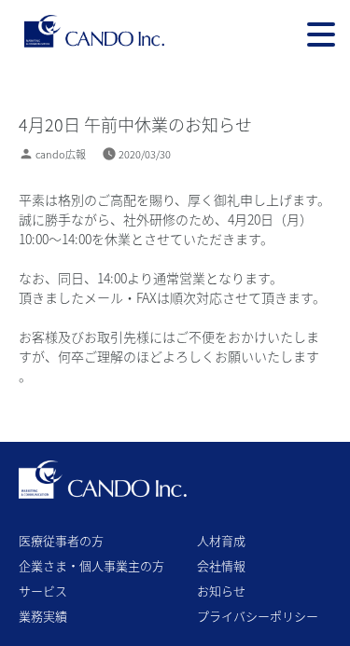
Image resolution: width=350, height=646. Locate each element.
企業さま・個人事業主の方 (91, 565)
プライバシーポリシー (257, 616)
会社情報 (221, 565)
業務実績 (43, 616)
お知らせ (221, 590)
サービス (43, 590)
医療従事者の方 (61, 540)
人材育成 (221, 540)
